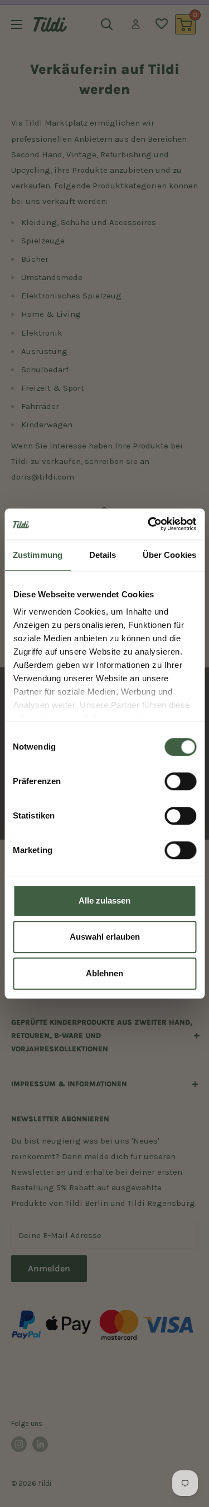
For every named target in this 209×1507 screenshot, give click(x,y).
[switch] (180, 781)
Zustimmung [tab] (37, 555)
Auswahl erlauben (105, 936)
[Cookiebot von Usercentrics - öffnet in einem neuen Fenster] (148, 524)
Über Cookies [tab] (169, 555)
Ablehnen (104, 973)
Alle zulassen (104, 900)
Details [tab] (102, 555)
